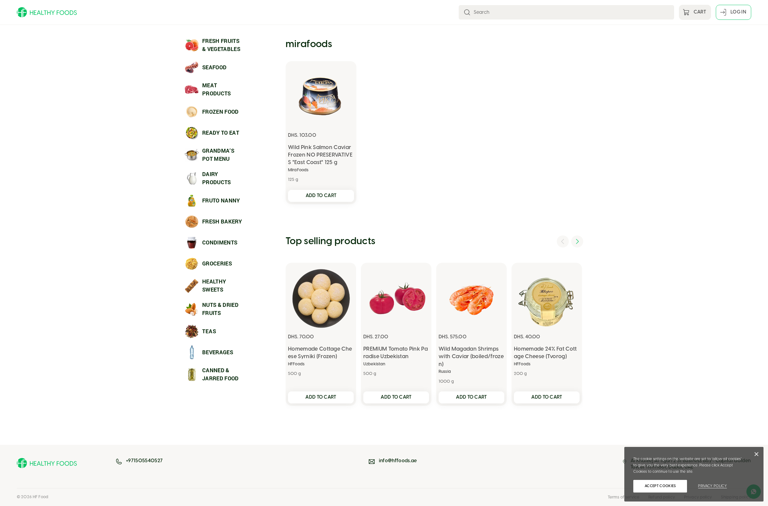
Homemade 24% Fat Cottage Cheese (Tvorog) (545, 353)
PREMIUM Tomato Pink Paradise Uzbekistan (395, 353)
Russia (445, 372)
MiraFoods (298, 170)
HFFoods (296, 364)
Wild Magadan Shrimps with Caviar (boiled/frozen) (471, 356)
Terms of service (623, 497)
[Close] (756, 455)
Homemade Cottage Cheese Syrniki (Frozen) (320, 353)
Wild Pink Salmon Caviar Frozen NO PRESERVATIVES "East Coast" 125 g (320, 155)
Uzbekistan (374, 364)
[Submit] (467, 12)
